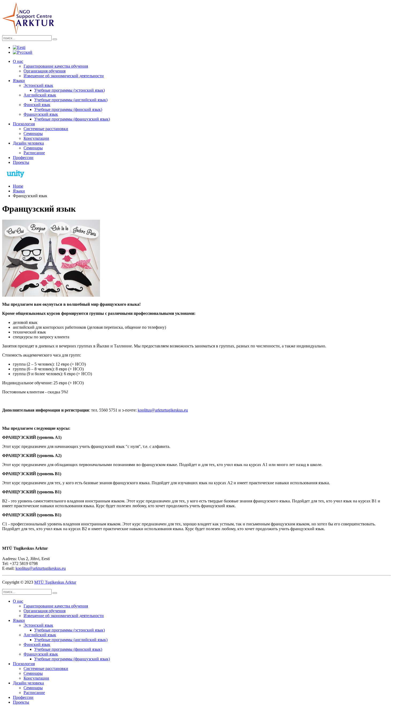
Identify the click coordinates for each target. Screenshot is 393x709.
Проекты (21, 162)
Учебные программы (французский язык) (72, 119)
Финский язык (37, 104)
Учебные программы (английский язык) (70, 100)
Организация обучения (45, 71)
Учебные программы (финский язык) (68, 109)
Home (18, 186)
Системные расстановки (46, 128)
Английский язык (40, 95)
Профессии (23, 157)
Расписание (34, 152)
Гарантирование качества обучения (56, 66)
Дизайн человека (28, 143)
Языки (19, 80)
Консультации (36, 138)
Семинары (33, 133)
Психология (24, 124)
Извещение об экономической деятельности (64, 75)
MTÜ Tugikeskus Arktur (55, 582)
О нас (18, 61)
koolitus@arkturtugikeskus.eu (163, 410)
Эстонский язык (38, 85)
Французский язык (41, 114)
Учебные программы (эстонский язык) (69, 90)
